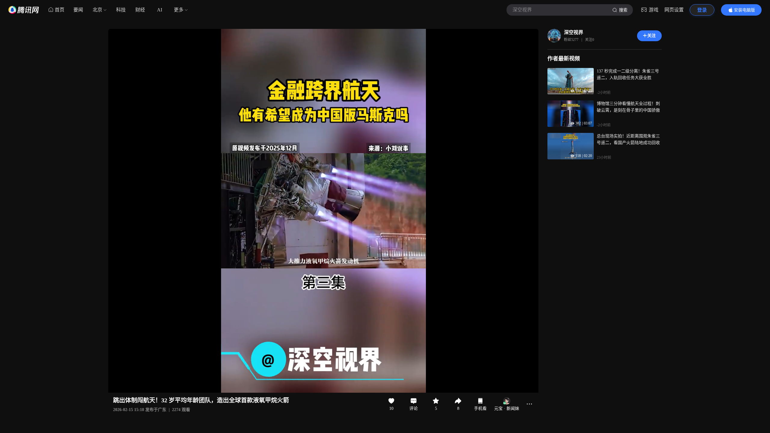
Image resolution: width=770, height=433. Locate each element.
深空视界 (573, 32)
